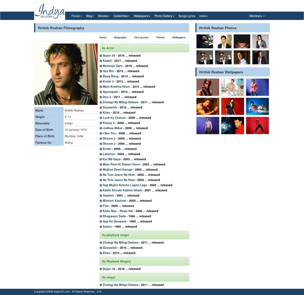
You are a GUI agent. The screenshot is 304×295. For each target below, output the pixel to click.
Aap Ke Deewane (115, 221)
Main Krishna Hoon (116, 86)
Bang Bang (110, 76)
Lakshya (109, 154)
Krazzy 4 (109, 123)
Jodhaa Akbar (112, 128)
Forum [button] (75, 16)
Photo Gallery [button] (163, 16)
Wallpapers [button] (141, 16)
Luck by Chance (114, 117)
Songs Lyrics (186, 16)
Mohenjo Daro (113, 66)
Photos (160, 37)
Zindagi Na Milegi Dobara (120, 102)
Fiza (106, 206)
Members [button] (256, 16)
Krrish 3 (108, 81)
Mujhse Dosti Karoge (117, 169)
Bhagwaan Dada (114, 216)
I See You (109, 133)
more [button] (202, 16)
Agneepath (110, 92)
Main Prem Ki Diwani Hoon (121, 164)
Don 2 (107, 97)
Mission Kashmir (114, 200)
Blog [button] (89, 16)
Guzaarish (110, 107)
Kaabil (107, 60)
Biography (120, 37)
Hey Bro (108, 71)
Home (103, 37)
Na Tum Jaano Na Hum (119, 174)
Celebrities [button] (121, 16)
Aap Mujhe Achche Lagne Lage (125, 185)
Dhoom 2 (109, 138)
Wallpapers (179, 37)
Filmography (141, 37)
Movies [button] (103, 16)
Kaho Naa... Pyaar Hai (118, 211)
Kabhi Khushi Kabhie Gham (122, 190)
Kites (106, 112)
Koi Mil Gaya (112, 159)
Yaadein (108, 195)
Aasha (107, 226)
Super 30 (109, 55)
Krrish (107, 149)
